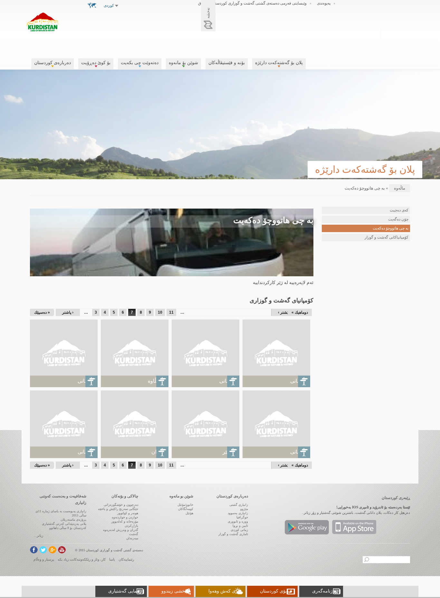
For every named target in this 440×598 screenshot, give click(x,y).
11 (171, 312)
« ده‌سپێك (42, 312)
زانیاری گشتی (238, 504)
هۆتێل (189, 513)
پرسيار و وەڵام (43, 559)
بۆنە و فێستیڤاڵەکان (226, 62)
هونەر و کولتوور (127, 513)
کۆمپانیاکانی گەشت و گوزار (386, 237)
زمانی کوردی (239, 530)
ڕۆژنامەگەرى (325, 591)
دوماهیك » (300, 312)
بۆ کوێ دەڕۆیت (95, 62)
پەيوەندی (323, 3)
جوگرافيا (242, 517)
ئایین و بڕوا (240, 525)
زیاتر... (38, 535)
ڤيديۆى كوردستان (276, 591)
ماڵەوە (399, 188)
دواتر (410, 105)
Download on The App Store (354, 527)
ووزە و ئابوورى (238, 521)
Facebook (34, 550)
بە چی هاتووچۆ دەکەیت (390, 228)
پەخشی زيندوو (175, 591)
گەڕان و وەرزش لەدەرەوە (120, 530)
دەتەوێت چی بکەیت (139, 62)
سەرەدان (132, 538)
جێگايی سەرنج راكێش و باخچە (118, 509)
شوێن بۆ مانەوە (183, 62)
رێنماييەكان (126, 559)
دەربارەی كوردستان (52, 62)
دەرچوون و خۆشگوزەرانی (121, 504)
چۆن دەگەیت (398, 219)
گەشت (133, 534)
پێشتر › (284, 312)
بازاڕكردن (131, 525)
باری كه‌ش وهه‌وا (224, 591)
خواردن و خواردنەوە (125, 517)
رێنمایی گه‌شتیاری (125, 591)
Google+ (52, 550)
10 (160, 312)
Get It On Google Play (307, 527)
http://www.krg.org (397, 38)
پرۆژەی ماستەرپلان (73, 519)
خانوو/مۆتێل (185, 504)
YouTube (62, 550)
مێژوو (244, 509)
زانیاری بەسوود (238, 513)
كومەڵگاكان (185, 509)
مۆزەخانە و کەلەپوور (124, 521)
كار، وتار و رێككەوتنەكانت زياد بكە (82, 559)
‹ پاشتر (67, 312)
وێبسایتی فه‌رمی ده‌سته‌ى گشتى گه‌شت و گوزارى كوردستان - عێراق (252, 3)
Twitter (43, 550)
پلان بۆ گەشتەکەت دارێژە (279, 62)
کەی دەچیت (399, 210)
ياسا (112, 559)
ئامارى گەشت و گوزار (233, 534)
